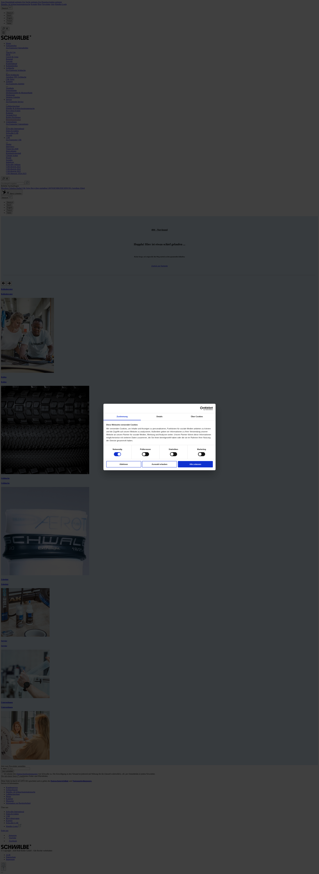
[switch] (145, 454)
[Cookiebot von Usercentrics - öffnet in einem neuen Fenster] (202, 408)
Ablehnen (124, 464)
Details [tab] (160, 416)
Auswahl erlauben (159, 464)
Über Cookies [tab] (197, 416)
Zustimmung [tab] (122, 416)
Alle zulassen (195, 464)
